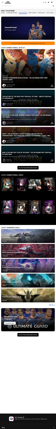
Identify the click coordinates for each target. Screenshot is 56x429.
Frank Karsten (9, 122)
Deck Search (41, 12)
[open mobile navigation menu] (2, 2)
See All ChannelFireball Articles (28, 167)
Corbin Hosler (9, 103)
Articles (3, 12)
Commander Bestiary (12, 12)
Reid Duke (8, 159)
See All (51, 305)
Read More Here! (10, 323)
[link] (8, 2)
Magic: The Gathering (8, 11)
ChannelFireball (23, 12)
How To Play (50, 12)
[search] (26, 6)
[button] (53, 6)
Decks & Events (32, 12)
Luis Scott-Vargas (10, 84)
